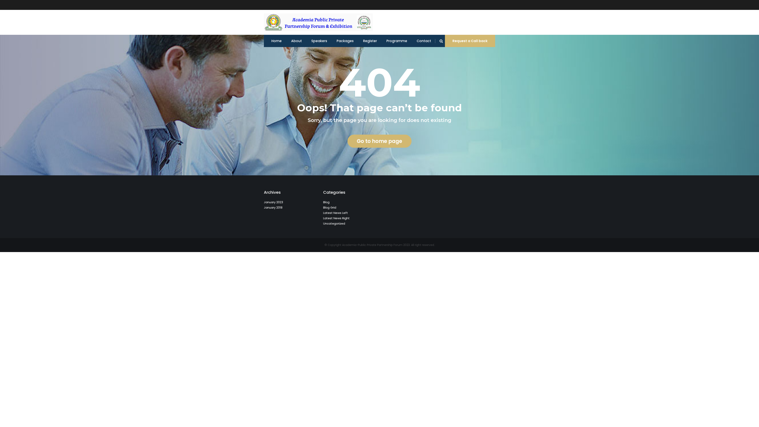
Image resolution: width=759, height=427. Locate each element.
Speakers (319, 41)
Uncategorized (334, 223)
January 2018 (273, 207)
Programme (396, 41)
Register (370, 41)
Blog (326, 202)
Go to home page (379, 141)
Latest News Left (335, 213)
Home (276, 41)
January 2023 (273, 202)
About (296, 41)
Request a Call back (470, 41)
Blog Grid (329, 207)
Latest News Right (336, 218)
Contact (424, 41)
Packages (345, 41)
